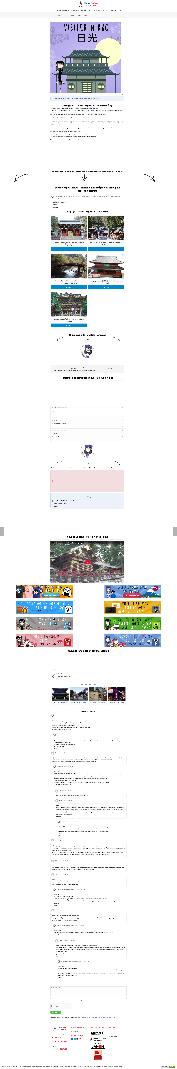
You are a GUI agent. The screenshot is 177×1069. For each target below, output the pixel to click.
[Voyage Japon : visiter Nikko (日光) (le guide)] (88, 57)
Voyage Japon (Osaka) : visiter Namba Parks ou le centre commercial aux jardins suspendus (98, 702)
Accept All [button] (172, 1066)
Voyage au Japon (64, 10)
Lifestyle (115, 10)
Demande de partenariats (114, 1036)
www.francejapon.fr (56, 1037)
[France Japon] (88, 4)
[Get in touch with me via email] (56, 679)
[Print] (122, 95)
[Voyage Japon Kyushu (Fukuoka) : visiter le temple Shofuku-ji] (60, 694)
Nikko (103, 105)
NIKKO (97, 98)
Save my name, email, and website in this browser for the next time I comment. (69, 1000)
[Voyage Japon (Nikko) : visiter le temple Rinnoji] (106, 266)
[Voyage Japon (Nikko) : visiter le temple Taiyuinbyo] (69, 228)
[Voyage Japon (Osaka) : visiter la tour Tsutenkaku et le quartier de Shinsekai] (116, 694)
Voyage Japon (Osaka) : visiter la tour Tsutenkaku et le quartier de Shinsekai (117, 702)
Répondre (68, 715)
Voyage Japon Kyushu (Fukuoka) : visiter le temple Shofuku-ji (60, 702)
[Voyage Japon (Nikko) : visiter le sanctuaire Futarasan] (106, 228)
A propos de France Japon (114, 1029)
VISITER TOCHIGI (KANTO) (85, 98)
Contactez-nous (112, 1033)
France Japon (83, 651)
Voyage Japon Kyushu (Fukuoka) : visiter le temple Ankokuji (79, 702)
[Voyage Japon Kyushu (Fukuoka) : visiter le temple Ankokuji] (79, 694)
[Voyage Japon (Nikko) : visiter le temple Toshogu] (69, 304)
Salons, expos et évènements (99, 10)
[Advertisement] (87, 155)
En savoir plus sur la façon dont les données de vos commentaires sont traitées (95, 1017)
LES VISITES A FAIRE (69, 98)
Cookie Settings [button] (165, 1066)
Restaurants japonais (79, 10)
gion (56, 420)
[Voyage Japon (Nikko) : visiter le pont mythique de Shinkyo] (69, 266)
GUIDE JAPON (58, 98)
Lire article (68, 249)
